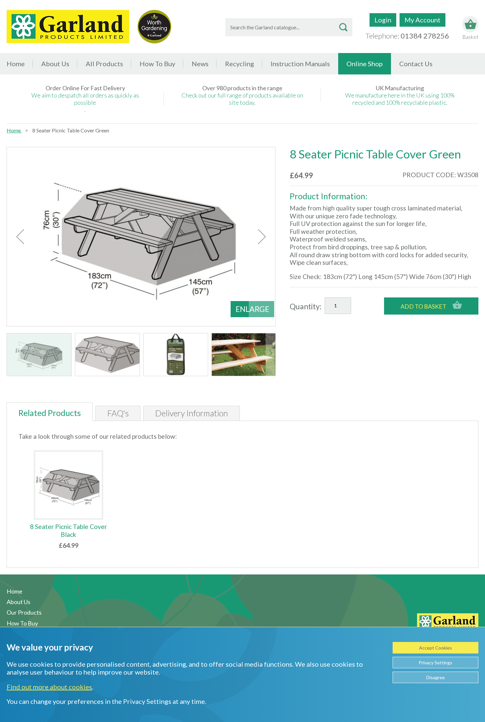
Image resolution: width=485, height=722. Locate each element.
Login (382, 20)
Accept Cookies (435, 648)
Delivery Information (191, 413)
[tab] (50, 412)
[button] (20, 236)
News (200, 64)
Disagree (435, 677)
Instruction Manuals (300, 64)
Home (16, 64)
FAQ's (118, 413)
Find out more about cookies (49, 687)
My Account (422, 20)
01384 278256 (425, 35)
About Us (55, 64)
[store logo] (68, 26)
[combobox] (288, 27)
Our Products (24, 612)
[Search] (343, 27)
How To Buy (157, 64)
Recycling (239, 64)
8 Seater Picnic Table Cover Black (68, 530)
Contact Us (416, 64)
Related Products (49, 413)
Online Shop (364, 64)
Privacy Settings (435, 662)
